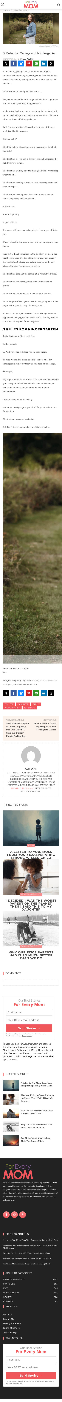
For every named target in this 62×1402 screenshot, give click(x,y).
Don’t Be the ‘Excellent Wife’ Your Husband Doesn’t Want (26, 1253)
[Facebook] (6, 1214)
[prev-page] (28, 965)
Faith (31, 846)
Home (6, 10)
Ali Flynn (28, 59)
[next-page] (33, 965)
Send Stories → (29, 1028)
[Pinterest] (22, 1214)
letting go (25, 119)
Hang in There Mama (22, 788)
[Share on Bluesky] (21, 63)
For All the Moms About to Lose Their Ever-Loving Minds (26, 1264)
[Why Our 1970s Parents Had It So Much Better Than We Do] (31, 928)
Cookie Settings (10, 1332)
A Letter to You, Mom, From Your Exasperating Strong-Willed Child (31, 855)
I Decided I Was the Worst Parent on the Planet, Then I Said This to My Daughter (31, 905)
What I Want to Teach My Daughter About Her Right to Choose (45, 726)
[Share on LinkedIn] (44, 63)
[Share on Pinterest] (29, 63)
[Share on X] (6, 63)
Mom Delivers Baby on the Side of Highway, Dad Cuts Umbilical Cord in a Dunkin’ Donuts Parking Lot (17, 729)
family (36, 704)
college (9, 704)
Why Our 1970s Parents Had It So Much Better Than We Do (31, 955)
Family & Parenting (19, 10)
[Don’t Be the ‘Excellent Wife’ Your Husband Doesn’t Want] (11, 1113)
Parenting (29, 708)
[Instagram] (14, 1214)
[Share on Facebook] (14, 63)
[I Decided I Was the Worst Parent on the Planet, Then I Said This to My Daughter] (31, 877)
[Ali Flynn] (31, 755)
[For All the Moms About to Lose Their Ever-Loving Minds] (11, 1140)
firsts (14, 222)
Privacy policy (27, 1036)
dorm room (34, 158)
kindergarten (12, 708)
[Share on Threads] (51, 63)
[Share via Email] (36, 63)
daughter (23, 704)
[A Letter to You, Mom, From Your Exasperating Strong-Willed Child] (31, 828)
